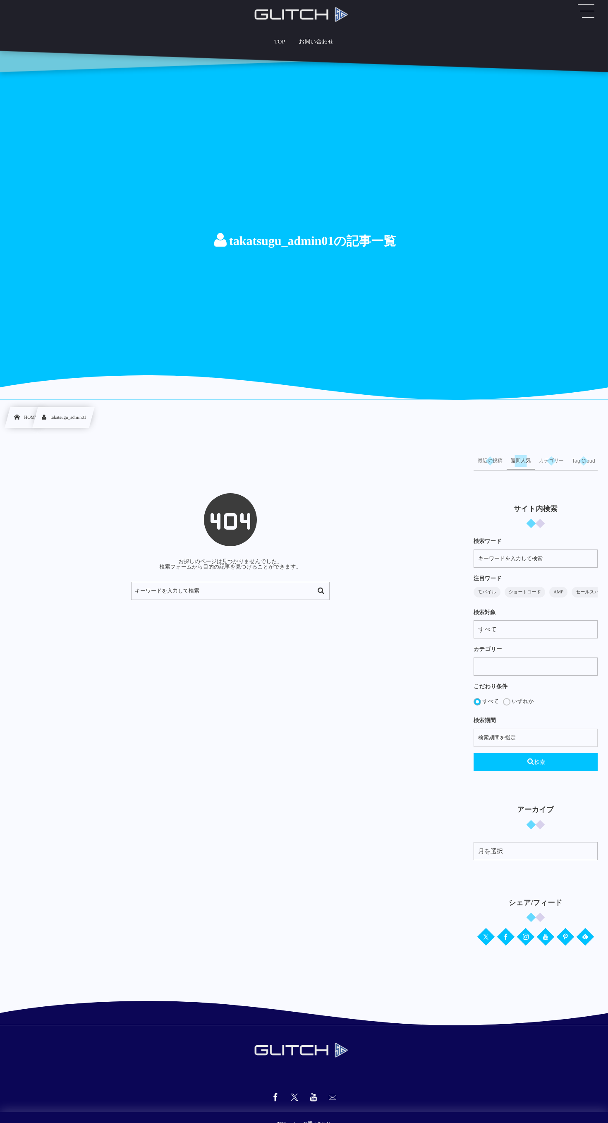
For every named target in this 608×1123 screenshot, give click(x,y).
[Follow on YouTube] (545, 937)
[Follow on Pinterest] (565, 937)
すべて (490, 701)
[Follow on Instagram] (525, 937)
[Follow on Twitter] (486, 937)
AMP (558, 592)
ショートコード (525, 592)
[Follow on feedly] (585, 937)
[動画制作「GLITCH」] (304, 14)
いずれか (522, 701)
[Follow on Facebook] (506, 937)
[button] (586, 11)
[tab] (490, 461)
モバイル (487, 592)
